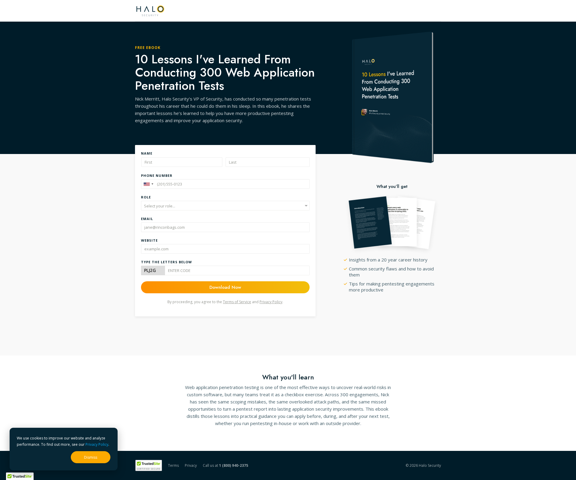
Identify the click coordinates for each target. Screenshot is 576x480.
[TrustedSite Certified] (148, 465)
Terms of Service (237, 301)
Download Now (225, 287)
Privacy (191, 465)
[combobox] (148, 184)
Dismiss (90, 457)
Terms (173, 465)
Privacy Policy (97, 444)
